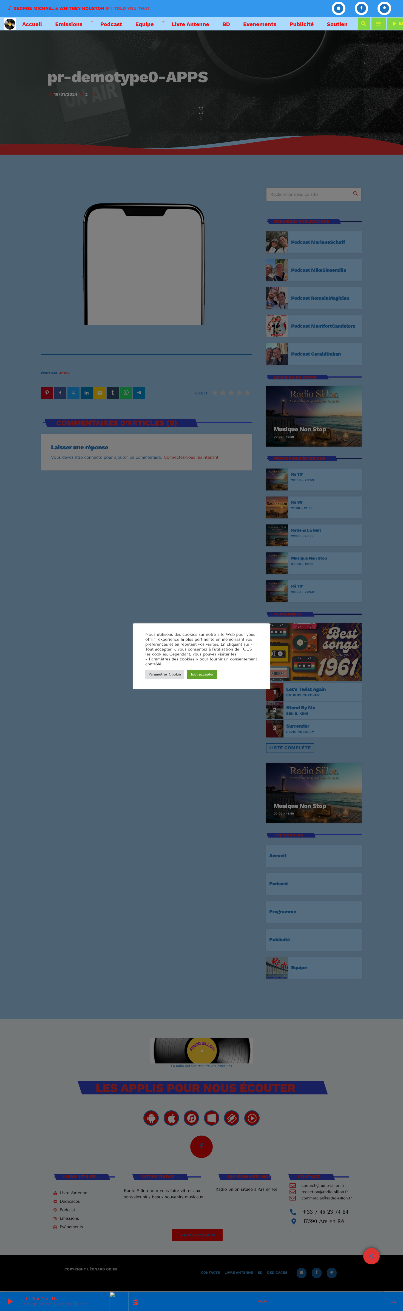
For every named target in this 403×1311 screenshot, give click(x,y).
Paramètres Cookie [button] (165, 674)
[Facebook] (361, 8)
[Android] (384, 8)
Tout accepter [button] (202, 674)
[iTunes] (338, 8)
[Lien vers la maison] (10, 23)
